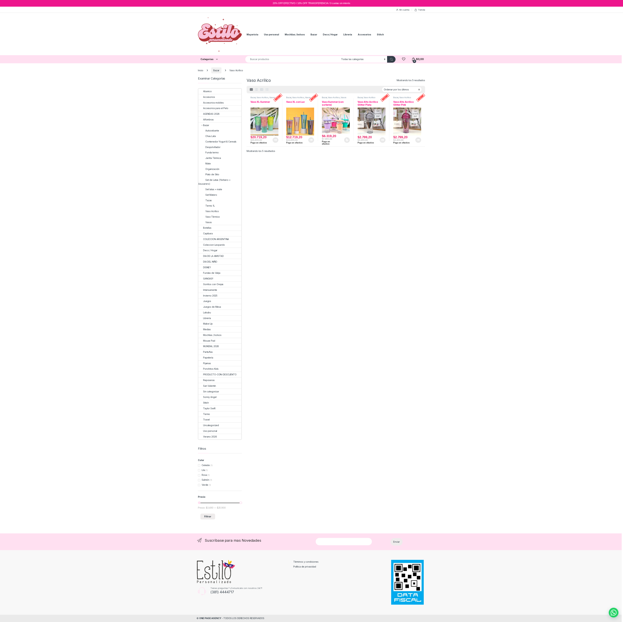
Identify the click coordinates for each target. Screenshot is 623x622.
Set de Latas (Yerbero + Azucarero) (214, 182)
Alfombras (208, 119)
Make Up (208, 323)
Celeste (206, 465)
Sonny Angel (209, 397)
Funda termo (212, 152)
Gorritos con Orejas (213, 284)
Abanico (207, 91)
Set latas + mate (213, 189)
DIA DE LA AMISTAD (213, 256)
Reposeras (209, 380)
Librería (347, 34)
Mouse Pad (209, 340)
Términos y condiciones (305, 561)
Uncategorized (211, 425)
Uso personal (271, 34)
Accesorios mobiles (213, 102)
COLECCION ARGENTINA (216, 239)
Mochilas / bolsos (295, 34)
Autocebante (212, 130)
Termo (206, 414)
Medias (207, 329)
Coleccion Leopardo (214, 244)
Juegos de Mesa (212, 306)
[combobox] (292, 59)
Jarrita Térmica (213, 158)
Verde (205, 484)
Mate (208, 163)
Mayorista (252, 34)
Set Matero (211, 194)
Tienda (421, 9)
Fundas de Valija (211, 272)
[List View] (267, 89)
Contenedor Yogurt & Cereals (220, 141)
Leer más (275, 140)
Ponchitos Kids (211, 368)
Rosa (204, 475)
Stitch (380, 34)
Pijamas (207, 363)
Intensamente (210, 290)
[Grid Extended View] (256, 89)
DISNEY (207, 267)
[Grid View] (251, 89)
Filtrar (207, 516)
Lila (203, 470)
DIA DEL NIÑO (210, 261)
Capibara (208, 233)
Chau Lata (210, 136)
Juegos (207, 301)
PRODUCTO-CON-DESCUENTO (220, 374)
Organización (212, 169)
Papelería (208, 357)
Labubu (207, 312)
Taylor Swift (209, 408)
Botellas (207, 227)
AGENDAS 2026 (211, 113)
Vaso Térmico (212, 216)
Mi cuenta (404, 9)
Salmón (205, 479)
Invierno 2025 (210, 295)
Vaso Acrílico (262, 97)
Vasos (272, 97)
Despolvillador (212, 147)
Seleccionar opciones (343, 140)
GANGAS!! (208, 278)
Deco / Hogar (330, 34)
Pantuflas (208, 352)
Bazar (314, 34)
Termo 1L (210, 205)
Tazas (208, 200)
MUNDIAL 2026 (211, 346)
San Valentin (209, 385)
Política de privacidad (304, 566)
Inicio (200, 70)
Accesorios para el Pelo (215, 108)
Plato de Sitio (212, 174)
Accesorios (364, 34)
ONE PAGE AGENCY (210, 618)
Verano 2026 (210, 436)
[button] (613, 612)
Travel (206, 419)
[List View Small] (261, 89)
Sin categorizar (211, 391)
